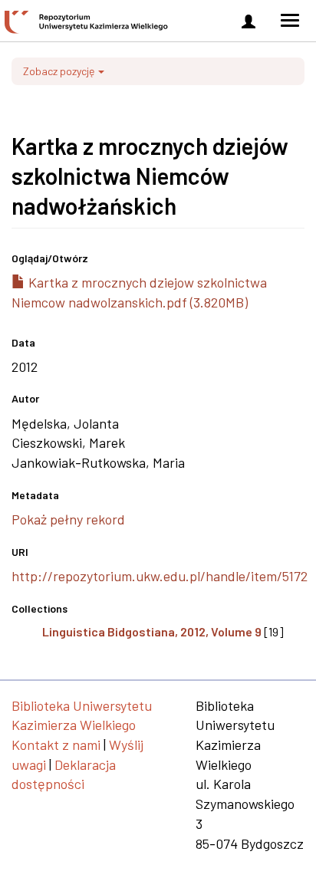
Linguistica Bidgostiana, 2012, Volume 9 (152, 631)
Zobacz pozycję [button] (60, 70)
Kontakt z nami (56, 744)
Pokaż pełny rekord (68, 519)
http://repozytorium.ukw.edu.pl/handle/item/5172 (160, 575)
